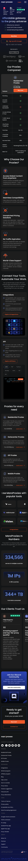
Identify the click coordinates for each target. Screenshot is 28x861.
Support (3, 844)
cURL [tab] (6, 367)
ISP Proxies (4, 758)
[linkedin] (16, 745)
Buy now (20, 90)
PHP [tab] (12, 367)
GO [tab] (6, 374)
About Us (3, 838)
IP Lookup (3, 822)
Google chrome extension (8, 817)
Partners (3, 841)
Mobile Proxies (5, 761)
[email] (2, 745)
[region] (14, 642)
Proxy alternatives (6, 794)
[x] (6, 745)
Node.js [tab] (7, 370)
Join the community (14, 687)
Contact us (14, 726)
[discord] (9, 745)
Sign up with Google (15, 41)
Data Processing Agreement (8, 810)
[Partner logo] (14, 52)
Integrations (14, 529)
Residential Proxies (6, 752)
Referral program (5, 771)
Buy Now (14, 36)
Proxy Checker (5, 831)
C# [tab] (19, 370)
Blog (2, 777)
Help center (4, 780)
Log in (19, 2)
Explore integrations (11, 314)
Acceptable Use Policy (7, 807)
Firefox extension (5, 819)
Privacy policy (5, 804)
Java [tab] (13, 370)
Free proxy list (5, 791)
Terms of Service (5, 801)
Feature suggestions (6, 789)
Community (4, 847)
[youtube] (19, 745)
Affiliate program (5, 774)
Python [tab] (18, 367)
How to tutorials (5, 783)
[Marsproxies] (7, 2)
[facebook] (12, 745)
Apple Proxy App (5, 828)
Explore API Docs (10, 361)
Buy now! (14, 722)
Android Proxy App (6, 825)
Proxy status (4, 786)
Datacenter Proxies (6, 755)
